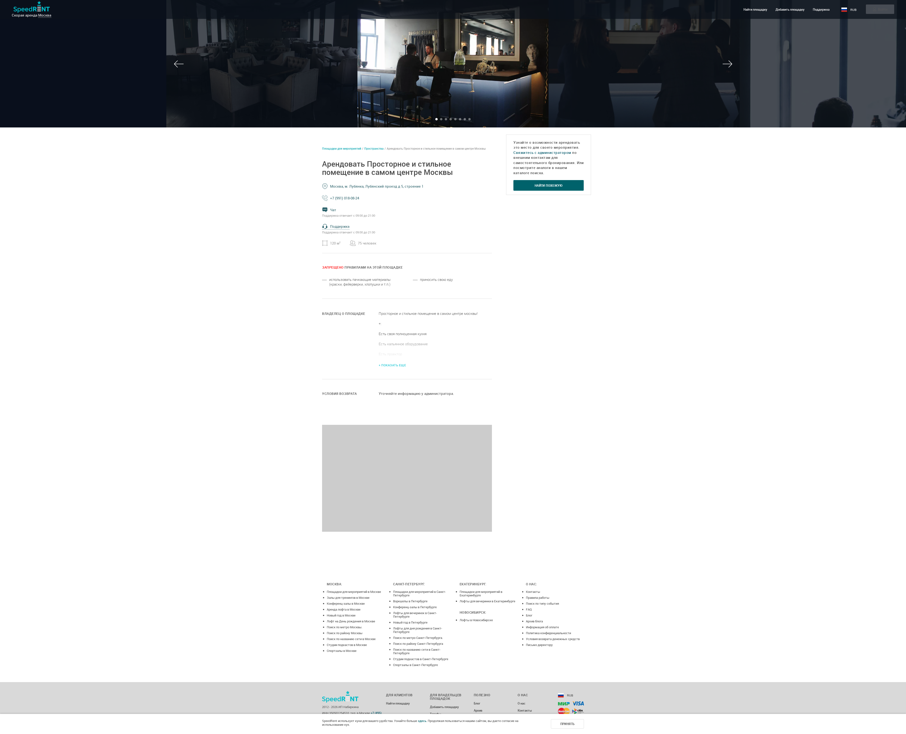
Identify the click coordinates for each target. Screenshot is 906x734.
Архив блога (534, 621)
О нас (521, 703)
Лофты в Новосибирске (476, 620)
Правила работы (537, 597)
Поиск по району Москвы (344, 633)
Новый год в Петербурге (410, 622)
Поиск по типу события (542, 603)
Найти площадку (755, 9)
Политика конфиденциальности (548, 633)
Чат (333, 209)
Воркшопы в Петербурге (410, 601)
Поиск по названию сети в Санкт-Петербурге (416, 651)
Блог (529, 615)
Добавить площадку (790, 9)
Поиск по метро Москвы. (344, 627)
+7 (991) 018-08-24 (344, 198)
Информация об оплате (542, 627)
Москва (44, 15)
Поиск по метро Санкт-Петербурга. (418, 638)
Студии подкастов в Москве (347, 645)
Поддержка (821, 9)
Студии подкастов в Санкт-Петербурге (420, 659)
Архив (478, 711)
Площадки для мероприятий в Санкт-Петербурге (419, 593)
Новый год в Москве (341, 615)
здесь (422, 721)
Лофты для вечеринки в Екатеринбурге (487, 601)
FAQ (529, 609)
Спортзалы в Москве (342, 651)
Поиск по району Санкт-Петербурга (418, 643)
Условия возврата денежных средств (553, 639)
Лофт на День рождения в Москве (351, 621)
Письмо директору (539, 645)
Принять (567, 724)
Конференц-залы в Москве (346, 603)
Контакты (533, 592)
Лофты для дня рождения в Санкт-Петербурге (417, 630)
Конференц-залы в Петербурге (415, 607)
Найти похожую (548, 185)
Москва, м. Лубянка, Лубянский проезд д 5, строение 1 (377, 186)
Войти (882, 9)
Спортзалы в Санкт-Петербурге (415, 665)
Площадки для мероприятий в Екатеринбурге (481, 593)
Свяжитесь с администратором (542, 152)
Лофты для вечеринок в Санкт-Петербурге (415, 615)
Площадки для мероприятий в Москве (354, 592)
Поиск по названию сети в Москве (351, 639)
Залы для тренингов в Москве (348, 597)
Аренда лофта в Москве (344, 609)
